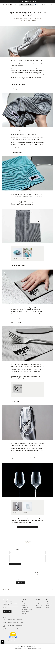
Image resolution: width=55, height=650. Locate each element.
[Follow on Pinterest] (8, 640)
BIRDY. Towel (28, 62)
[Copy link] (34, 542)
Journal (22, 4)
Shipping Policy (39, 605)
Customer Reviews (25, 611)
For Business (48, 601)
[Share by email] (21, 542)
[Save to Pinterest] (30, 542)
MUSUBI (19, 60)
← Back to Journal (5, 589)
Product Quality (25, 607)
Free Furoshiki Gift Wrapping (27, 609)
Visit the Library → (49, 589)
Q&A (22, 601)
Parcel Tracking (24, 605)
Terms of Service (39, 601)
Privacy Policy (38, 607)
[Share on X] (24, 542)
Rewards (23, 603)
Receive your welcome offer (27, 1)
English (43, 4)
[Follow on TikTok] (14, 640)
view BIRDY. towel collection (27, 526)
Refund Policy (38, 603)
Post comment (15, 564)
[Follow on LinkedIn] (17, 640)
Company (47, 607)
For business (29, 4)
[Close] (53, 646)
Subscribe (21, 582)
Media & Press (48, 605)
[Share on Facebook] (27, 542)
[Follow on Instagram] (5, 640)
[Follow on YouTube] (11, 640)
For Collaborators (49, 603)
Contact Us (24, 613)
